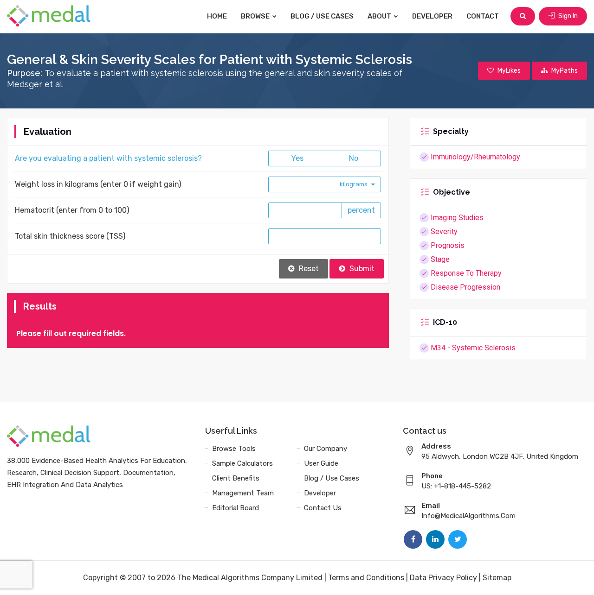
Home (217, 16)
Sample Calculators (242, 463)
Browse (256, 16)
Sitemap (497, 577)
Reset (308, 268)
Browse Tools (234, 448)
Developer (432, 16)
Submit (361, 268)
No (353, 158)
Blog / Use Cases (322, 16)
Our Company (325, 448)
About (380, 16)
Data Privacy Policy (443, 577)
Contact (482, 16)
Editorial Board (235, 508)
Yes (297, 158)
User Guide (321, 463)
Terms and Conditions (366, 577)
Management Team (243, 493)
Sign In (567, 16)
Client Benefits (235, 478)
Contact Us (323, 508)
